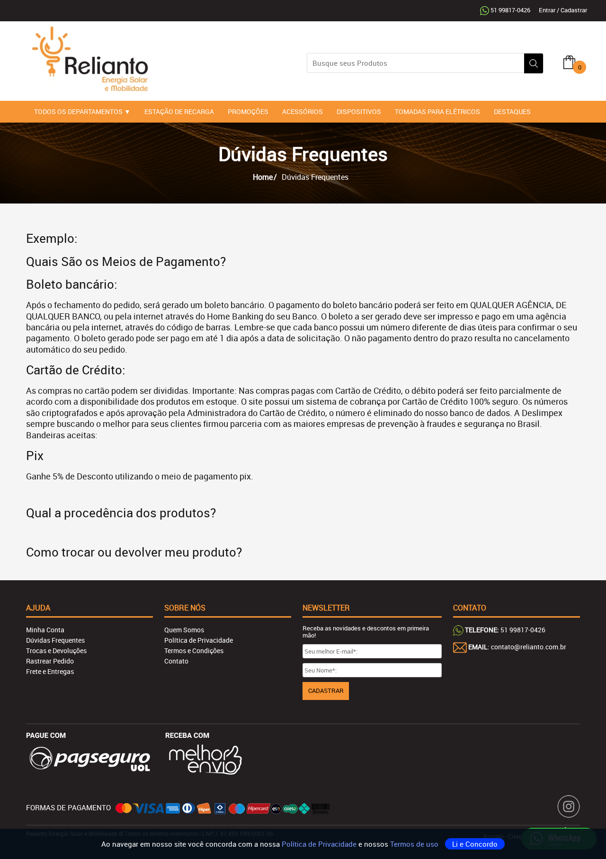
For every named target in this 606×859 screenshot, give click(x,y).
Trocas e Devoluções (56, 650)
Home (263, 177)
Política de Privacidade (320, 844)
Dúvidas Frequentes (55, 640)
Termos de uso (415, 844)
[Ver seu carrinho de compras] (569, 61)
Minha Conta (45, 629)
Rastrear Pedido (50, 660)
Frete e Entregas (50, 671)
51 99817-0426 (510, 10)
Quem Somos (184, 629)
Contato (176, 660)
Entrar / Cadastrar (563, 10)
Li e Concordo (475, 844)
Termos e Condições (193, 650)
